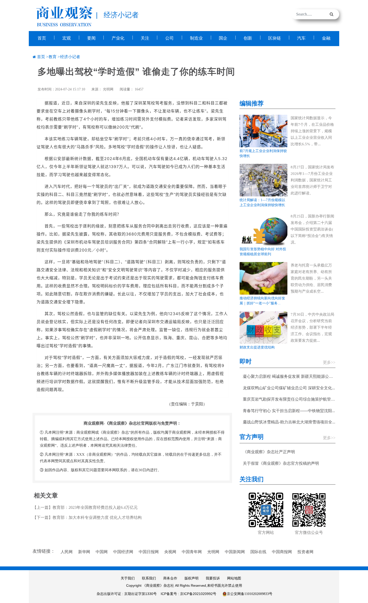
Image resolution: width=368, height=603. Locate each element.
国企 (223, 38)
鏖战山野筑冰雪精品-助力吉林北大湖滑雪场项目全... (289, 422)
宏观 (66, 38)
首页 (42, 38)
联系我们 (149, 578)
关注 (145, 38)
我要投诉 (213, 578)
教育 (53, 57)
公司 (169, 38)
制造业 (196, 38)
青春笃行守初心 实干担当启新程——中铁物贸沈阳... (289, 411)
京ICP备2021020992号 (198, 594)
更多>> (329, 362)
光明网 (108, 89)
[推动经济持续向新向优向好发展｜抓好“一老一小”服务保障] (264, 278)
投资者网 (305, 552)
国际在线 (258, 552)
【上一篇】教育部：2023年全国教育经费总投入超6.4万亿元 (85, 507)
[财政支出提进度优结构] (264, 327)
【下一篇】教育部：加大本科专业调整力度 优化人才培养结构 (87, 517)
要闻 (91, 38)
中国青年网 (192, 552)
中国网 (102, 552)
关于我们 (128, 578)
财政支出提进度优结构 (257, 347)
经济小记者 (70, 57)
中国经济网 (123, 552)
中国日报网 (149, 552)
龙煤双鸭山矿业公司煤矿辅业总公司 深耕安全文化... (289, 388)
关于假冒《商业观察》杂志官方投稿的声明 (281, 463)
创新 (248, 38)
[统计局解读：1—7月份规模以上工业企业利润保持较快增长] (264, 180)
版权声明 (192, 578)
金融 (326, 38)
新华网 (84, 552)
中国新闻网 (235, 552)
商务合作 (170, 578)
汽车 (301, 38)
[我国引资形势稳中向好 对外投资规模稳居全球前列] (264, 229)
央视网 (170, 552)
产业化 (118, 38)
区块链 (274, 38)
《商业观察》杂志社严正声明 (269, 452)
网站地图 (234, 578)
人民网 (67, 552)
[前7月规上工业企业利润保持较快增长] (264, 131)
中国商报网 (282, 552)
